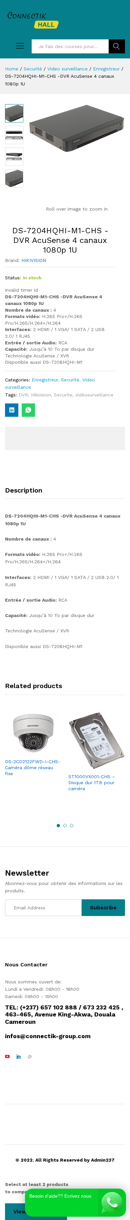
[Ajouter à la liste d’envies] (33, 750)
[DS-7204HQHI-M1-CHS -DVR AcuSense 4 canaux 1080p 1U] (28, 410)
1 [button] (58, 825)
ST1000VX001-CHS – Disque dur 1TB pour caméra (91, 782)
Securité (70, 379)
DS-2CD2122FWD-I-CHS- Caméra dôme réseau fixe (32, 767)
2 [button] (65, 825)
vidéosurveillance (94, 394)
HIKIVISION (33, 260)
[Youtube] (7, 1056)
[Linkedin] (18, 1056)
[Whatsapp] (29, 1056)
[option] (33, 748)
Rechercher (117, 46)
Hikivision (41, 394)
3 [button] (71, 825)
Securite (63, 394)
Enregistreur (45, 379)
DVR (23, 394)
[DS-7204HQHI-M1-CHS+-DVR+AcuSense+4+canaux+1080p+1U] (11, 410)
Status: (13, 277)
